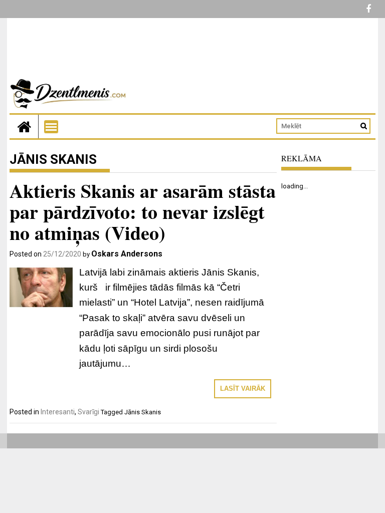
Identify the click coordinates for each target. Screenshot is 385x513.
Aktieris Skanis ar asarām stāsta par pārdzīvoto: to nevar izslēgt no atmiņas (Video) (143, 211)
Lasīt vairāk (242, 388)
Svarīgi (88, 412)
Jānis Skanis (142, 412)
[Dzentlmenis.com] (24, 126)
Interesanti (58, 412)
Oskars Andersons (126, 254)
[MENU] (51, 127)
